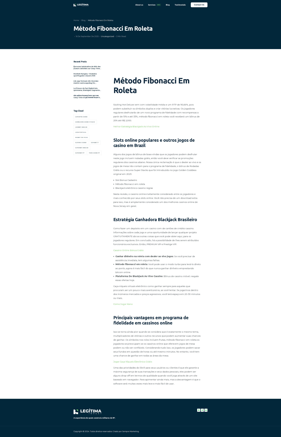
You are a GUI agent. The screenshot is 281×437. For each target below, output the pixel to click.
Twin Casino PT (94, 153)
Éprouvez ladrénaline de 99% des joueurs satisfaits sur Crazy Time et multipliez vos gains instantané (87, 68)
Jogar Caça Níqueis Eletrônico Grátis (132, 361)
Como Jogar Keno (123, 304)
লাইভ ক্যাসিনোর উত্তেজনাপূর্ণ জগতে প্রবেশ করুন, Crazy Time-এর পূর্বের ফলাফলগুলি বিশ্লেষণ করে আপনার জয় (87, 97)
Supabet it (95, 142)
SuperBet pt (79, 153)
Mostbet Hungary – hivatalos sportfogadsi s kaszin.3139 (85, 75)
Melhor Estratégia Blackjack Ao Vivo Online (136, 126)
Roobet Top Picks (81, 137)
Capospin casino (81, 117)
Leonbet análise (81, 127)
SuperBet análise (81, 147)
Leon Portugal (80, 132)
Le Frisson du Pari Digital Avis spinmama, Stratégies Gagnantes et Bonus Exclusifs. (87, 89)
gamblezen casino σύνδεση (85, 122)
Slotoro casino (80, 142)
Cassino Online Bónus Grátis (128, 250)
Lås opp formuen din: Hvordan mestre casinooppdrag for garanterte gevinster (86, 82)
